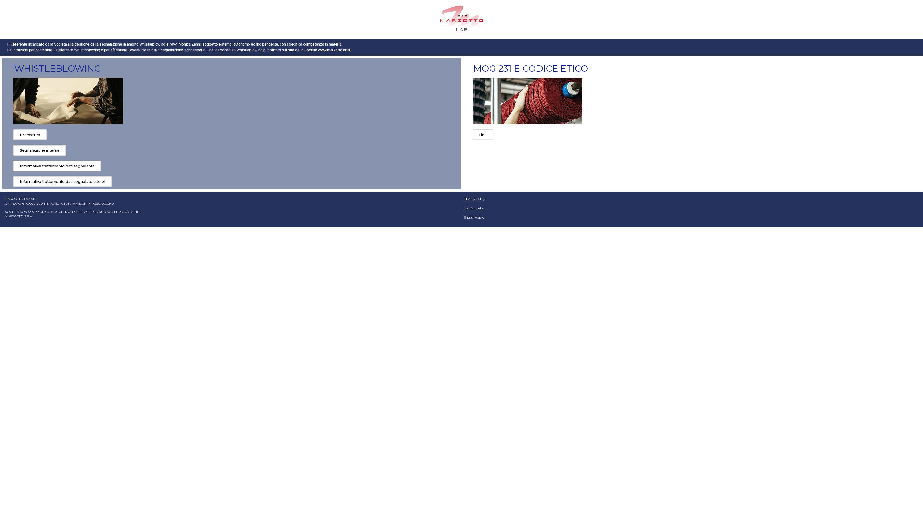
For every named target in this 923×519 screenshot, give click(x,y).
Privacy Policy (474, 199)
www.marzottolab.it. (334, 50)
